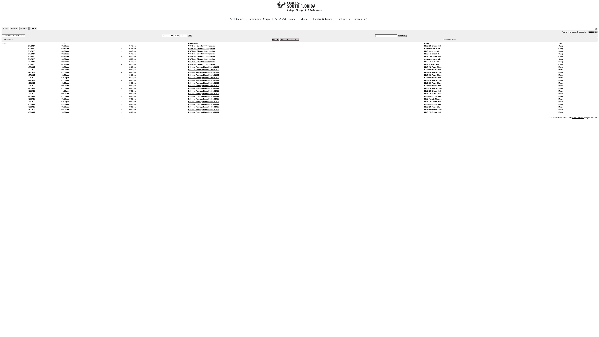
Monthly (23, 28)
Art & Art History (285, 18)
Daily (5, 28)
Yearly (33, 28)
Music (303, 18)
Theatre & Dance (322, 18)
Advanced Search (450, 39)
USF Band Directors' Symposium (201, 46)
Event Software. (578, 118)
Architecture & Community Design (250, 18)
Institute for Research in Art (353, 18)
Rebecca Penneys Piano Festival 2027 (203, 67)
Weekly (14, 28)
